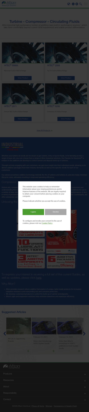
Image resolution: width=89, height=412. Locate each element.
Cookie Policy (47, 223)
